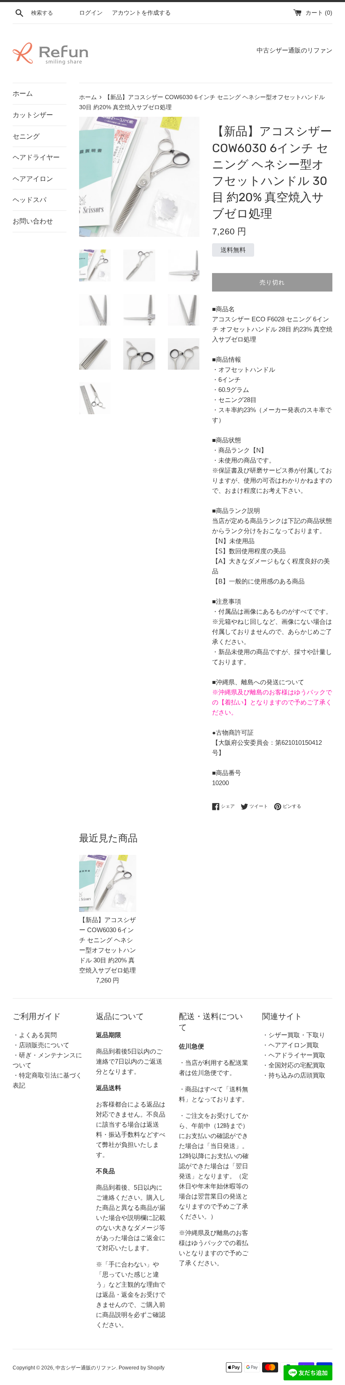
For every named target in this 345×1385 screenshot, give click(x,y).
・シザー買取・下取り (293, 1034)
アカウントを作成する (141, 13)
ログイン (91, 13)
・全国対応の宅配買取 (293, 1065)
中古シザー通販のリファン (86, 1368)
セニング (26, 136)
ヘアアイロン (33, 178)
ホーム (23, 93)
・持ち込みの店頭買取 (293, 1075)
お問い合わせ (33, 221)
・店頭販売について (41, 1045)
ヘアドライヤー (36, 157)
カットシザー (33, 114)
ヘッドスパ (29, 199)
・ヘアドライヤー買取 (293, 1055)
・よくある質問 (35, 1034)
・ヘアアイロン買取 (290, 1045)
